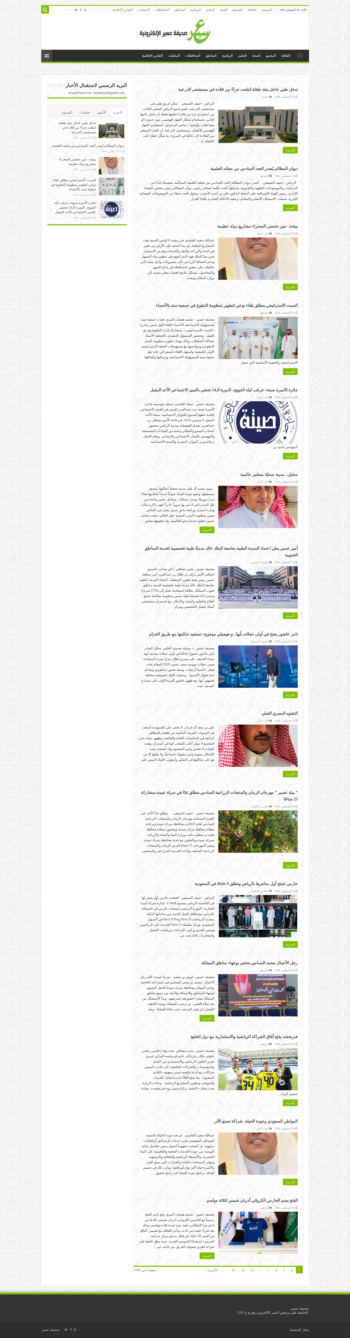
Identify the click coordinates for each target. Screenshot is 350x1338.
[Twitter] (76, 10)
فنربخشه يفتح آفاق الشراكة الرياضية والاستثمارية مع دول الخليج (244, 1036)
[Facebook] (80, 10)
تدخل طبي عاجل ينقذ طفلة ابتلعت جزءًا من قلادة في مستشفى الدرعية (238, 89)
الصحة (224, 10)
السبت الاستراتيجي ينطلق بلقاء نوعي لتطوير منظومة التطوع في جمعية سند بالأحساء (227, 305)
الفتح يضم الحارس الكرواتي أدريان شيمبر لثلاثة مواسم (252, 1200)
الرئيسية (266, 10)
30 (233, 1270)
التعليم (210, 10)
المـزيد (290, 150)
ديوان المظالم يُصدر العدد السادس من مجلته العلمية (254, 168)
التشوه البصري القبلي (279, 713)
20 (243, 1270)
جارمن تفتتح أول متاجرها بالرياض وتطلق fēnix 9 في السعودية (246, 883)
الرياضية (195, 10)
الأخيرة (118, 112)
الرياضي (264, 1044)
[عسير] (175, 31)
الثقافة (252, 10)
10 (252, 1270)
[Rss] (85, 10)
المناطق (179, 10)
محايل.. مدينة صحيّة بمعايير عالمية (269, 474)
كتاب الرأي (263, 233)
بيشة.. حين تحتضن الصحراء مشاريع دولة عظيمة (257, 226)
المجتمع (238, 10)
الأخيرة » (211, 1270)
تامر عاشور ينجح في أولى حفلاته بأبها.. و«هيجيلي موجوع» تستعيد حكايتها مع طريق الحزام (223, 634)
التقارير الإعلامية (122, 10)
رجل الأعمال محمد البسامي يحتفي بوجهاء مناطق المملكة (249, 963)
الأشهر (101, 112)
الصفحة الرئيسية (260, 562)
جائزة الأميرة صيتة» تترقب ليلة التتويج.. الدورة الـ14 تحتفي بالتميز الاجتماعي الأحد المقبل (224, 390)
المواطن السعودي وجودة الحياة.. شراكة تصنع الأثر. (255, 1121)
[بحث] (45, 10)
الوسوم (67, 112)
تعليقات (84, 112)
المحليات (144, 10)
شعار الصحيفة (299, 1330)
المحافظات (162, 10)
